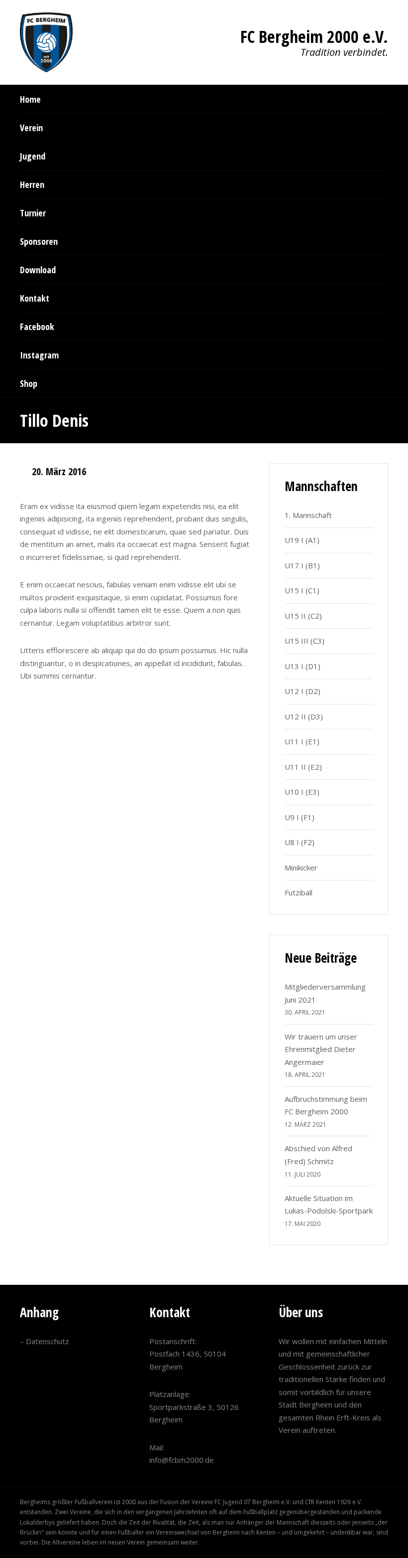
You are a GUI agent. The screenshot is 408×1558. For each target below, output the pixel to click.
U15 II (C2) (303, 616)
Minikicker (301, 867)
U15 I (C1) (302, 590)
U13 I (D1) (302, 666)
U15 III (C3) (304, 641)
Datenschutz (47, 1341)
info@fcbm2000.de (181, 1460)
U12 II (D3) (304, 716)
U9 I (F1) (299, 817)
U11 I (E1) (302, 741)
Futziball (298, 892)
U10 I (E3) (302, 792)
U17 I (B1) (302, 565)
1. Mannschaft (308, 515)
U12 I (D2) (302, 691)
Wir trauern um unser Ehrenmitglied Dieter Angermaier (321, 1049)
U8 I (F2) (299, 842)
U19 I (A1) (302, 540)
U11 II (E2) (303, 767)
